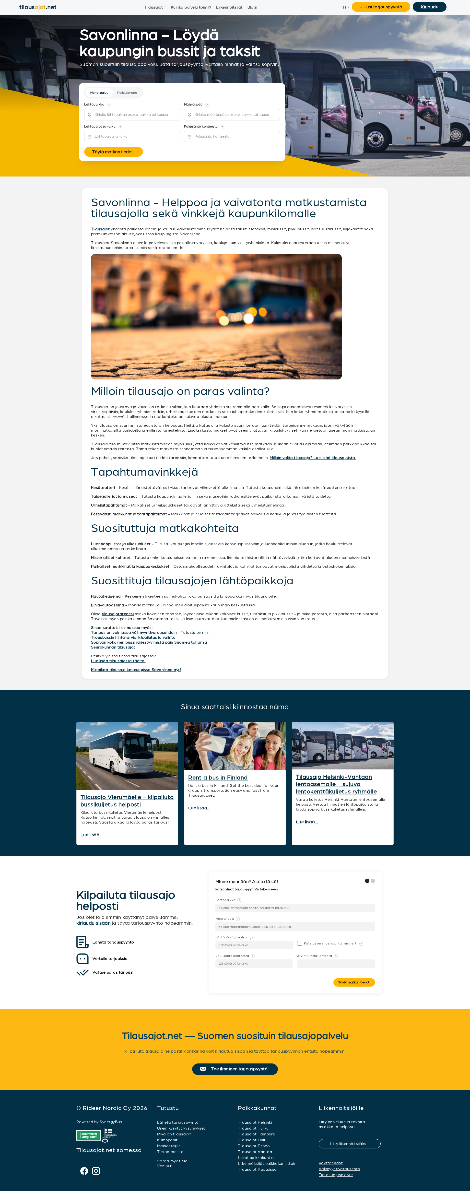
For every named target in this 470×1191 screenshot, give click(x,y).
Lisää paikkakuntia (256, 1158)
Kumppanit (167, 1140)
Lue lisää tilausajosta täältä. (118, 661)
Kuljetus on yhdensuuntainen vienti (333, 943)
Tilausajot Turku (253, 1128)
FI (344, 7)
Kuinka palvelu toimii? (191, 7)
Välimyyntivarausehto (339, 1169)
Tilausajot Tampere (256, 1134)
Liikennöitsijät (229, 7)
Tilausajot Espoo (254, 1146)
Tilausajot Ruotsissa (257, 1169)
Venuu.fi (164, 1166)
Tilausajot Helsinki (255, 1122)
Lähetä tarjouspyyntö (178, 1122)
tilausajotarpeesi (118, 614)
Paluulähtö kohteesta (234, 956)
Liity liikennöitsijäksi (351, 1144)
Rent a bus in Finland (218, 777)
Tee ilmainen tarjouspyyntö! (242, 1069)
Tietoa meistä (170, 1152)
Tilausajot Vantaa (255, 1152)
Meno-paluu (99, 92)
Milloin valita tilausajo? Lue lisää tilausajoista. (313, 458)
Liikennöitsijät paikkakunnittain (267, 1163)
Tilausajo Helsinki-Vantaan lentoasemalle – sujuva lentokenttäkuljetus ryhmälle (336, 784)
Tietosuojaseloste (336, 1175)
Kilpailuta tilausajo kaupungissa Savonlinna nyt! (136, 670)
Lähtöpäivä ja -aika (233, 937)
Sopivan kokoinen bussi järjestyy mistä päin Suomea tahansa (149, 642)
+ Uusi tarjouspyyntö (381, 6)
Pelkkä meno (127, 92)
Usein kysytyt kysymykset (181, 1128)
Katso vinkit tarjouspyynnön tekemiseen (247, 889)
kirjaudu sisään (93, 923)
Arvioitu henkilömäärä (316, 956)
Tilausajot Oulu (252, 1140)
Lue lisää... (92, 835)
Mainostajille (169, 1146)
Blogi (252, 7)
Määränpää (226, 918)
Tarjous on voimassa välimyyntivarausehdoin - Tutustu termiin (150, 632)
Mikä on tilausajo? (174, 1134)
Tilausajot (153, 7)
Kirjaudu (429, 6)
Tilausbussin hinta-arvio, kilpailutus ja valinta (133, 637)
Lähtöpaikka (227, 900)
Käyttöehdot (331, 1163)
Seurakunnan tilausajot (113, 647)
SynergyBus (111, 1122)
